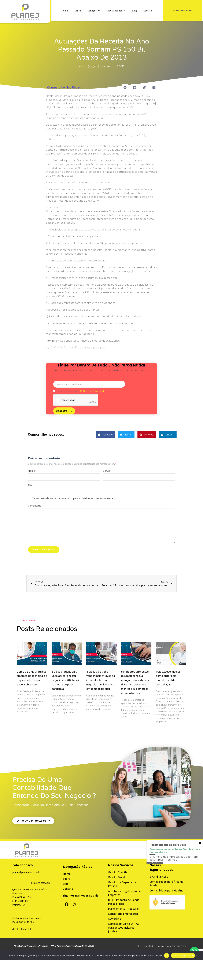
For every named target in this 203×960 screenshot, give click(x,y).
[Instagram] (74, 904)
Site (30, 484)
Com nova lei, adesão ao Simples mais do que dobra (175, 850)
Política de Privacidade (183, 955)
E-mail (107, 470)
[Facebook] (66, 904)
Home (65, 10)
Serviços (92, 10)
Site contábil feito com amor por (154, 946)
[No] (196, 956)
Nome (32, 470)
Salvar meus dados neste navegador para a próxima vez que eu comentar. (73, 498)
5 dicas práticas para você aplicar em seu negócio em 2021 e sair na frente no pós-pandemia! (66, 680)
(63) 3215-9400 (20, 882)
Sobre (78, 10)
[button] (125, 87)
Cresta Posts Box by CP (154, 863)
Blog (134, 10)
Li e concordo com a (81, 391)
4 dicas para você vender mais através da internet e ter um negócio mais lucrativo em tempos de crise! (100, 680)
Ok (166, 955)
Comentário (35, 505)
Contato (147, 10)
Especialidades (114, 10)
